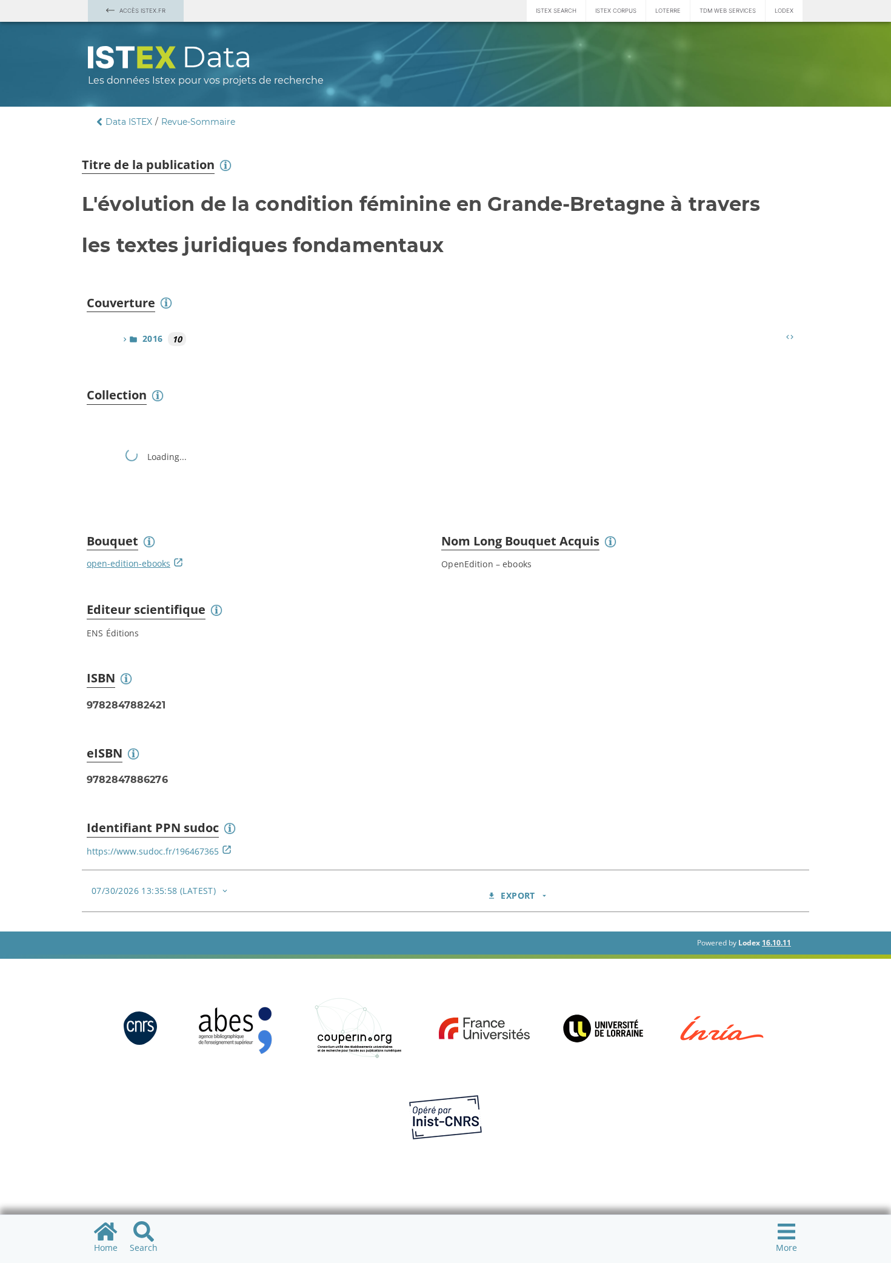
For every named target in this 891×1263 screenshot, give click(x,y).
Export (518, 895)
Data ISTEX (128, 121)
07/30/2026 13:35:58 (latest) (154, 890)
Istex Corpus (615, 10)
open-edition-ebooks (128, 563)
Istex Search (556, 10)
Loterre (668, 10)
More (786, 1247)
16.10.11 (776, 943)
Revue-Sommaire (198, 121)
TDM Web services (727, 10)
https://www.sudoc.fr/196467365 (153, 851)
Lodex (784, 10)
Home (106, 1247)
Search (144, 1247)
